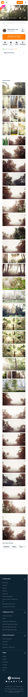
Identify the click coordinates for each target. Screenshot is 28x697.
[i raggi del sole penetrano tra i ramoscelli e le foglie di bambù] (4, 411)
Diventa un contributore (8, 691)
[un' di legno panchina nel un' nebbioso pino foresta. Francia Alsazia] (9, 411)
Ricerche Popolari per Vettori (9, 668)
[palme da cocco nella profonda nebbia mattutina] (6, 101)
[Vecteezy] (2, 2)
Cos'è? (15, 49)
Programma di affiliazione (9, 665)
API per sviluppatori (7, 640)
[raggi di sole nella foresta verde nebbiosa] (13, 429)
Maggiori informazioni (9, 52)
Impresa (4, 635)
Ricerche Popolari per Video (9, 674)
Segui (22, 31)
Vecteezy (4, 629)
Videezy (4, 632)
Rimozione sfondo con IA (8, 648)
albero (14, 591)
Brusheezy (5, 627)
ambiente (6, 591)
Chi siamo (5, 688)
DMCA (4, 663)
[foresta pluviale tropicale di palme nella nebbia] (10, 166)
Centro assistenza (7, 683)
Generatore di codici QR (8, 651)
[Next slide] (21, 591)
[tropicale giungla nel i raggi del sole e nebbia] (6, 128)
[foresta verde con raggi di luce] (6, 155)
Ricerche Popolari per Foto (9, 671)
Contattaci (5, 686)
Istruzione (5, 638)
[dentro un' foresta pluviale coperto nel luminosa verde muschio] (5, 284)
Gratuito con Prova (14, 36)
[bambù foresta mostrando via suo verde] (9, 419)
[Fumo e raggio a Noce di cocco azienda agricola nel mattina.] (13, 88)
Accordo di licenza (7, 660)
